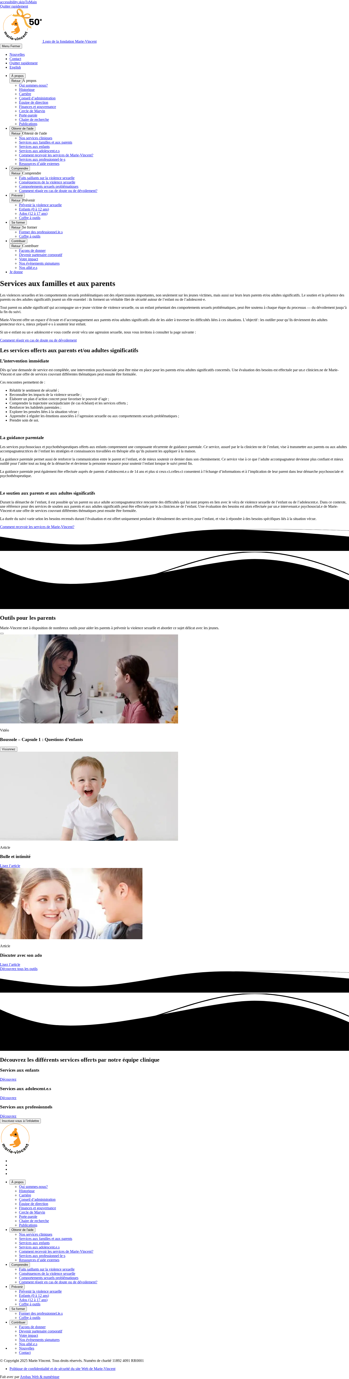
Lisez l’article (10, 866)
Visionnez (8, 749)
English (15, 67)
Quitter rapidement (14, 6)
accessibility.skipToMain (18, 2)
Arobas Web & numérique (39, 1377)
